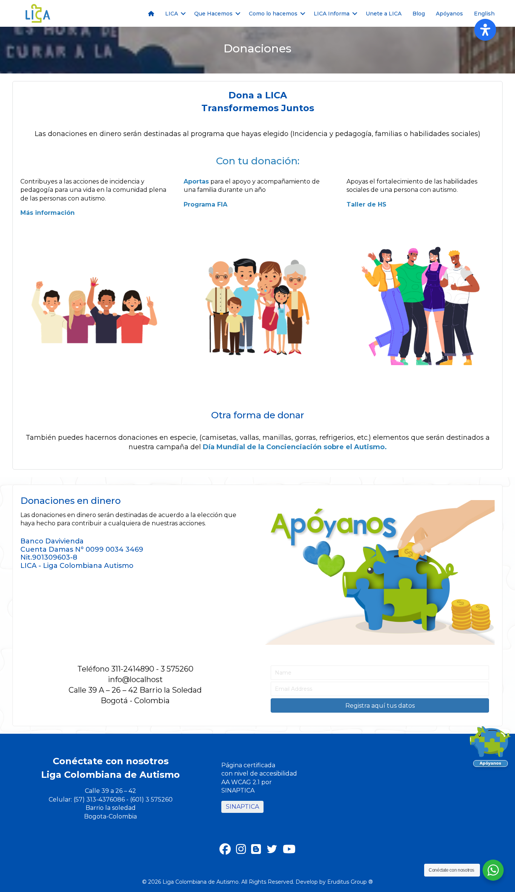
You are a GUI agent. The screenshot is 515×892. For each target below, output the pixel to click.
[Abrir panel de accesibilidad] (485, 30)
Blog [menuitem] (418, 13)
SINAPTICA (242, 806)
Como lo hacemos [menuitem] (273, 13)
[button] (183, 13)
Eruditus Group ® (350, 881)
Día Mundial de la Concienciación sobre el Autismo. (295, 447)
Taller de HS (366, 204)
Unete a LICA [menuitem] (384, 13)
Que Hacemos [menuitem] (213, 13)
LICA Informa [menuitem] (331, 13)
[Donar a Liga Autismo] (490, 748)
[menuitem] (151, 13)
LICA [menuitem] (171, 13)
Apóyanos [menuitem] (449, 13)
